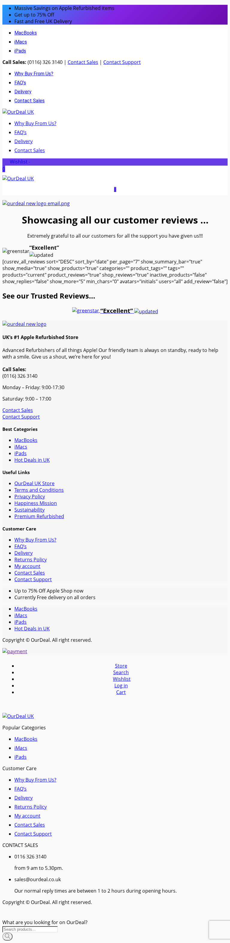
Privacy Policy (29, 496)
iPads (20, 51)
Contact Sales (83, 62)
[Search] (7, 936)
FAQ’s (20, 83)
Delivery (22, 92)
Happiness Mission (35, 503)
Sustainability (29, 509)
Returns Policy (30, 559)
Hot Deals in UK (32, 460)
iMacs (20, 42)
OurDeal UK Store (34, 483)
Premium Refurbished (39, 516)
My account (27, 566)
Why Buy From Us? (33, 74)
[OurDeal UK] (18, 112)
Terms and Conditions (39, 490)
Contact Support (122, 62)
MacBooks (25, 33)
